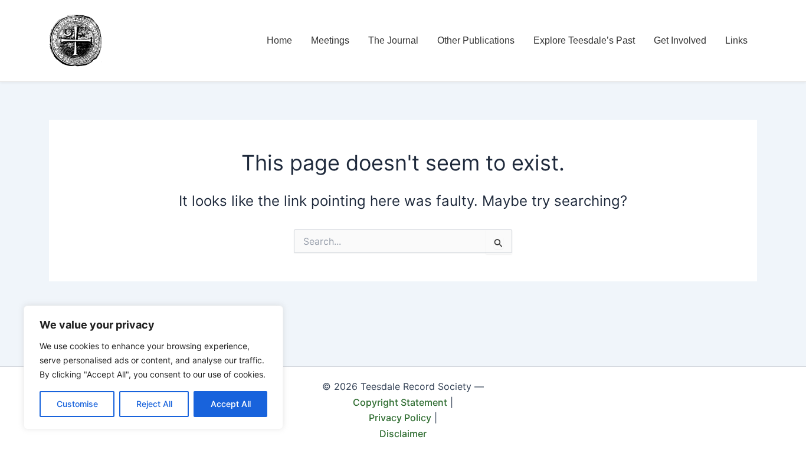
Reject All (154, 404)
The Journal (393, 40)
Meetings (330, 40)
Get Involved (680, 40)
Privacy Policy (400, 418)
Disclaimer (403, 433)
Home (279, 40)
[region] (153, 367)
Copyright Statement (400, 402)
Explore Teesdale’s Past (584, 40)
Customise (77, 404)
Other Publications (476, 40)
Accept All (231, 404)
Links (736, 40)
